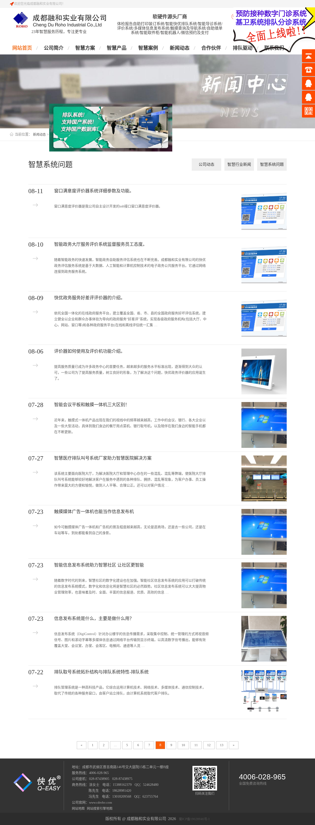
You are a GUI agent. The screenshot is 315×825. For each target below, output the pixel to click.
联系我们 (274, 48)
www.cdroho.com (100, 802)
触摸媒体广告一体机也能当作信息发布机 (94, 511)
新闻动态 (179, 48)
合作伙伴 (211, 48)
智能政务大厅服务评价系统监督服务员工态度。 (100, 244)
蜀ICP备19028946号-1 (194, 819)
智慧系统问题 (272, 164)
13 (221, 745)
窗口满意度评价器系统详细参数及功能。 (94, 190)
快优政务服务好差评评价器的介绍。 (89, 297)
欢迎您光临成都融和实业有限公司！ (39, 3)
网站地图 (78, 808)
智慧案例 (148, 48)
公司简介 (53, 48)
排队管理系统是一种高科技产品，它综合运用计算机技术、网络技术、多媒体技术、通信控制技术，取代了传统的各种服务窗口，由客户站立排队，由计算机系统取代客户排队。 (130, 690)
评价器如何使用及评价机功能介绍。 (89, 351)
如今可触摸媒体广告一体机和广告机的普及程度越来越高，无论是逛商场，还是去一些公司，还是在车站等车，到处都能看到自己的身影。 (130, 530)
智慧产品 (116, 48)
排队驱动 (242, 48)
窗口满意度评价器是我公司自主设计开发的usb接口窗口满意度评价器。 (108, 206)
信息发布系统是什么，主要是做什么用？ (94, 618)
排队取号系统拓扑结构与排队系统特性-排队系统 (101, 672)
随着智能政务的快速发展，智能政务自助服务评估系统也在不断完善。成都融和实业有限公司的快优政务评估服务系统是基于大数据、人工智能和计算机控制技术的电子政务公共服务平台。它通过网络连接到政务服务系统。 (130, 265)
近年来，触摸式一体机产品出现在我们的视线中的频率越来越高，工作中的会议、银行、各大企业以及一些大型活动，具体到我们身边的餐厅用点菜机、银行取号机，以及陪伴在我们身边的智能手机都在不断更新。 (130, 426)
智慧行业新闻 (239, 164)
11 (196, 745)
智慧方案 (85, 48)
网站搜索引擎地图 (98, 808)
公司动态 (206, 164)
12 (209, 745)
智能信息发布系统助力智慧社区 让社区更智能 (99, 565)
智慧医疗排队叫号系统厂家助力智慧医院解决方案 (103, 458)
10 (183, 745)
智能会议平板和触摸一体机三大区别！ (91, 404)
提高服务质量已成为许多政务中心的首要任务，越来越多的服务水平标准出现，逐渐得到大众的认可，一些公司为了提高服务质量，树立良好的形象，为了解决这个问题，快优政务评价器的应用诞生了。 (130, 372)
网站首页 (22, 48)
